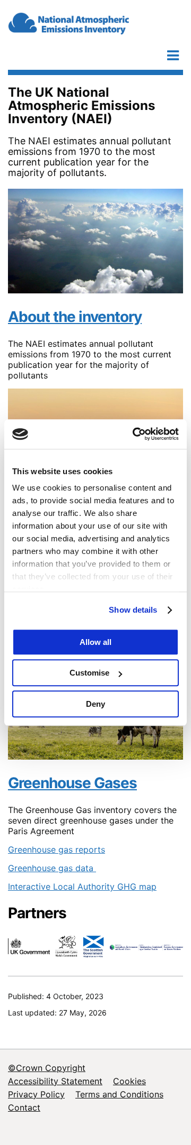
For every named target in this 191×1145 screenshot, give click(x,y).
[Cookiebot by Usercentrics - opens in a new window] (135, 434)
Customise (89, 672)
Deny (95, 703)
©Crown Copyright (46, 1068)
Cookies (129, 1081)
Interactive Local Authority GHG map (82, 886)
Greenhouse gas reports (56, 849)
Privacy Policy (36, 1094)
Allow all (95, 642)
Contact (24, 1107)
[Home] (93, 21)
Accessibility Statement (55, 1081)
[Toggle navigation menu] (173, 55)
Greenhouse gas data (52, 868)
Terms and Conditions (119, 1094)
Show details (133, 609)
